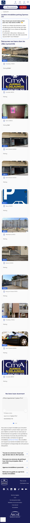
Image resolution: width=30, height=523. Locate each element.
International (15, 505)
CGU (15, 497)
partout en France (13, 439)
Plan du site (23, 481)
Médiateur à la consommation (15, 502)
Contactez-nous (24, 483)
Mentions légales (15, 495)
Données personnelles (15, 500)
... (1, 11)
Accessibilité (15, 507)
